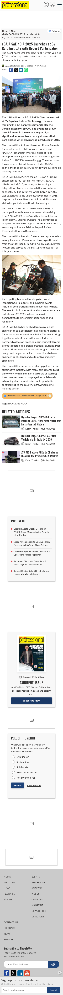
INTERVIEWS (38, 882)
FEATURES (9, 893)
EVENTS (36, 876)
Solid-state (22, 767)
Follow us (56, 31)
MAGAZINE (37, 905)
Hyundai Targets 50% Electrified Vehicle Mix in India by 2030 (38, 437)
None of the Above (26, 772)
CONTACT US (11, 922)
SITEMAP (8, 939)
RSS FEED (9, 899)
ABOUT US (9, 882)
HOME (7, 876)
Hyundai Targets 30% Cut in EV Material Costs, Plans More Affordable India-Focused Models (41, 421)
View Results (34, 785)
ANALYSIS (37, 888)
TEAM (7, 933)
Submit (17, 785)
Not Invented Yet (25, 777)
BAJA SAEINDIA (17, 403)
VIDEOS (36, 893)
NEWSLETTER (39, 910)
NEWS (7, 888)
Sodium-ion (22, 762)
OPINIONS (37, 899)
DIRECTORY (38, 916)
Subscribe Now (32, 700)
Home (5, 31)
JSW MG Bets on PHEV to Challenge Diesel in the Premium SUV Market (39, 454)
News (14, 31)
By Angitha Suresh (12, 66)
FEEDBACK (9, 927)
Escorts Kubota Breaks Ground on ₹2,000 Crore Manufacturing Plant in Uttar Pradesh (31, 531)
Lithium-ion (22, 756)
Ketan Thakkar (32, 428)
